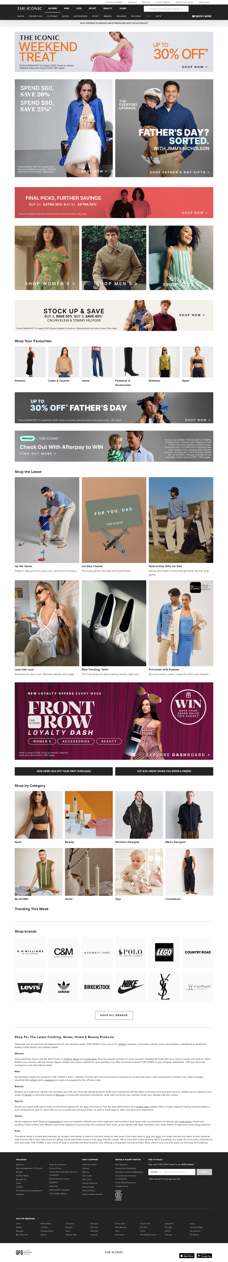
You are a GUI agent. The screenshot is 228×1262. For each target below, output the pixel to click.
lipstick (28, 1095)
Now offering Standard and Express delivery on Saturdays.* (114, 23)
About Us (20, 1165)
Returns (146, 2)
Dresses (168, 1235)
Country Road (47, 1231)
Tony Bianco (195, 1231)
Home (123, 8)
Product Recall (88, 1191)
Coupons (20, 1194)
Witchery (94, 1224)
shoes (76, 1059)
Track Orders (162, 2)
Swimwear (119, 1235)
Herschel (94, 1231)
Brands (19, 1172)
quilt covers (186, 1121)
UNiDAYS (53, 1182)
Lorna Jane (120, 1224)
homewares (55, 1121)
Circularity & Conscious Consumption (125, 1177)
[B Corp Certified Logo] (130, 1196)
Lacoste (93, 1235)
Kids (78, 8)
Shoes (43, 1235)
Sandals (168, 1227)
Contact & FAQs (113, 2)
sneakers (49, 1080)
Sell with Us (21, 1179)
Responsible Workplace (125, 1168)
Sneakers (169, 1224)
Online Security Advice (59, 1179)
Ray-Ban (144, 1227)
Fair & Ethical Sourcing (125, 1182)
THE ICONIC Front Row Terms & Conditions (63, 1173)
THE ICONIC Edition (58, 1194)
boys (158, 1136)
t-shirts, (33, 1080)
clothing (122, 1044)
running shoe (143, 1106)
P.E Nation (194, 1235)
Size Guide (87, 1176)
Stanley (69, 1227)
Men (66, 8)
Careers (19, 1187)
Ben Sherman (22, 1235)
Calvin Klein (145, 1224)
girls (148, 1136)
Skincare (60, 1095)
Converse (70, 1224)
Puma (142, 1231)
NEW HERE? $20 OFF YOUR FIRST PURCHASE (64, 771)
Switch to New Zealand (92, 1194)
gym (86, 1106)
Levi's (18, 1224)
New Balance (121, 1227)
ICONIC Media (22, 1176)
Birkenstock (46, 1224)
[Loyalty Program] (202, 16)
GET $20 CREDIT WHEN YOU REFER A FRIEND (164, 771)
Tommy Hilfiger (196, 1227)
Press (18, 1183)
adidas (19, 1227)
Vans (68, 1231)
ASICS (168, 1231)
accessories (91, 1059)
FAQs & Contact (89, 1165)
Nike (117, 1231)
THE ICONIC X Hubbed (59, 1190)
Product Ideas (88, 1187)
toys (99, 1139)
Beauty (107, 8)
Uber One (53, 1186)
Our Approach (121, 1165)
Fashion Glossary (90, 1183)
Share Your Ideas (184, 2)
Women (52, 8)
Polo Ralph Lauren (148, 1235)
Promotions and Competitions (29, 1191)
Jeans (192, 1224)
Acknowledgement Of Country (29, 1168)
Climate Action (121, 1186)
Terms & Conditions (57, 1165)
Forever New (71, 1235)
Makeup (19, 1231)
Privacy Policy (55, 1168)
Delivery (132, 2)
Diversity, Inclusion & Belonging (129, 1172)
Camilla (44, 1227)
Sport (92, 8)
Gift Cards (204, 2)
